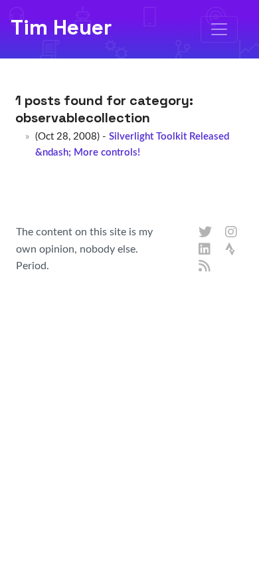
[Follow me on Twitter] (205, 232)
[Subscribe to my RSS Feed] (205, 266)
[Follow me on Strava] (231, 250)
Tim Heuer (61, 27)
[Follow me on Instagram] (231, 232)
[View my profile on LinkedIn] (205, 250)
